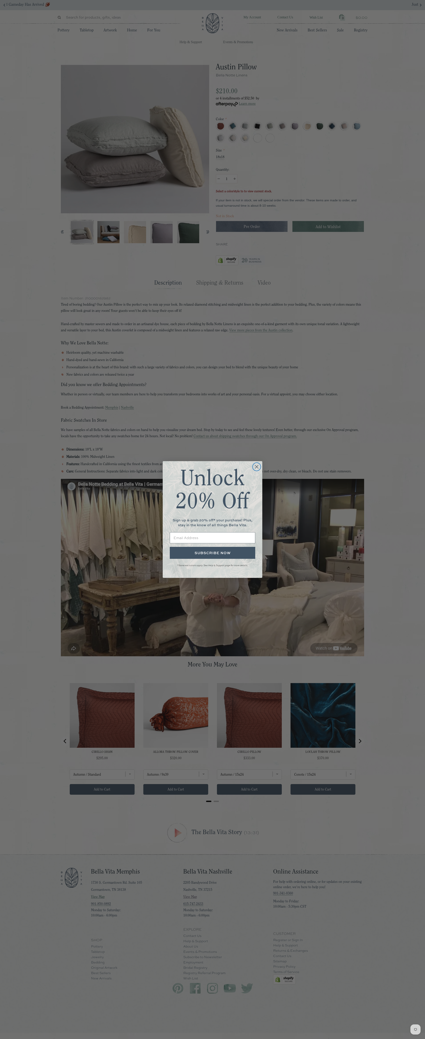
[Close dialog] (257, 467)
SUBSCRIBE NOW (213, 552)
